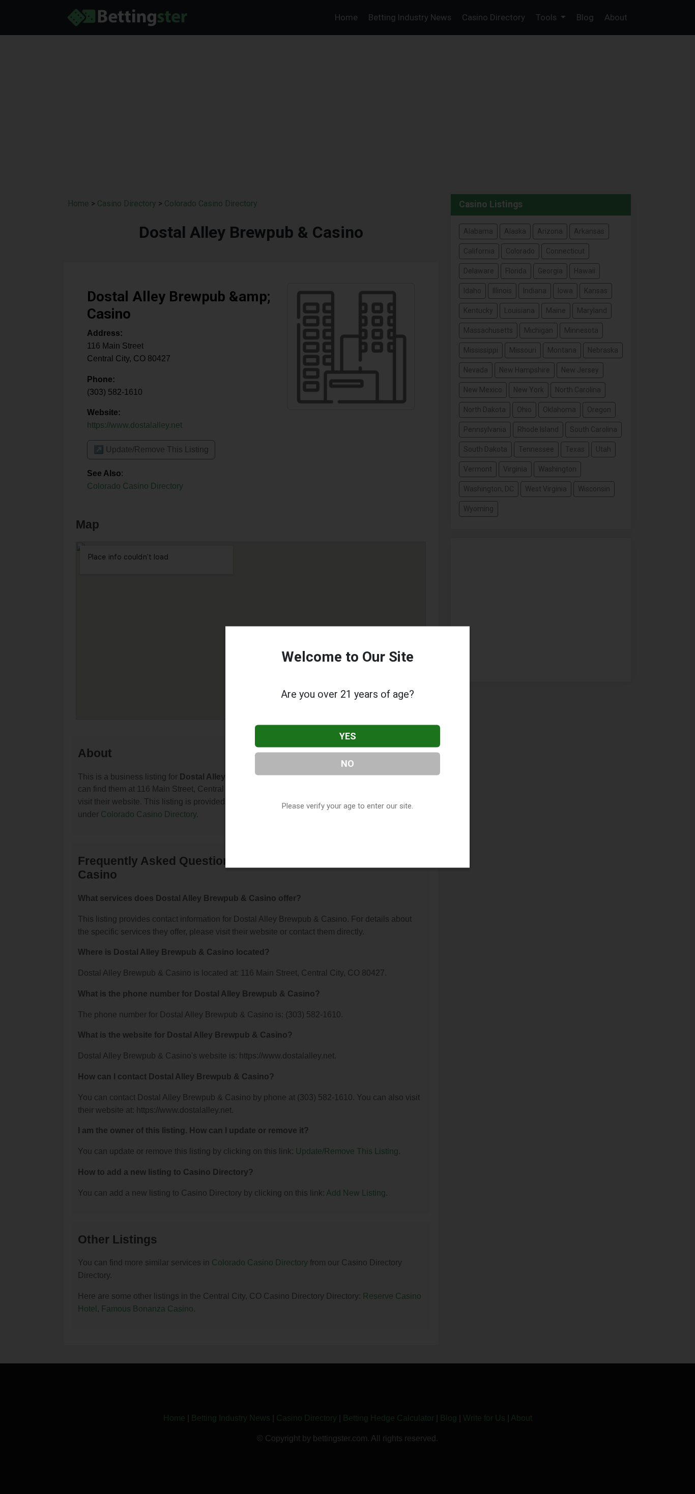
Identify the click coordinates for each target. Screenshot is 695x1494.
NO (347, 763)
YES (347, 735)
